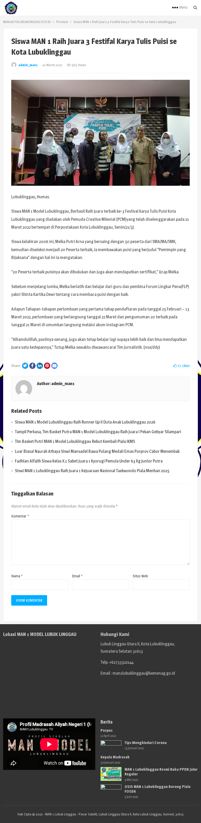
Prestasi (62, 22)
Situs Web (140, 576)
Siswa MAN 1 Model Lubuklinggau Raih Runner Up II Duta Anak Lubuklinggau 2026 (85, 422)
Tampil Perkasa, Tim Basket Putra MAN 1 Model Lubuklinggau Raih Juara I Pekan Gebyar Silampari (98, 431)
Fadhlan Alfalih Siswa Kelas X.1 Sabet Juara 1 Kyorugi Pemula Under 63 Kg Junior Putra (89, 461)
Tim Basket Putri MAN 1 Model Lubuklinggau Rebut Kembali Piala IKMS (75, 441)
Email (77, 576)
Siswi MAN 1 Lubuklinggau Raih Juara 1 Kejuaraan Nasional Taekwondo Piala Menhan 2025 (92, 470)
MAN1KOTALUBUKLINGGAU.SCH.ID (27, 22)
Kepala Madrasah (115, 757)
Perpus (106, 730)
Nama (17, 576)
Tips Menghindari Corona (146, 742)
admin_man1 (28, 65)
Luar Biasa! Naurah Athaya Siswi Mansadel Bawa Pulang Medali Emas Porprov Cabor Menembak (97, 451)
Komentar (20, 516)
